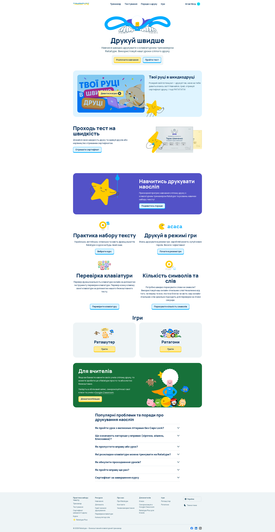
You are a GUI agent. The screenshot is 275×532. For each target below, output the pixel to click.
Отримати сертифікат (87, 149)
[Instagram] (200, 528)
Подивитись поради (152, 205)
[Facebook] (191, 528)
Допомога (99, 504)
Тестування (131, 3)
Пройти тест (152, 59)
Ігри (163, 3)
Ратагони (165, 504)
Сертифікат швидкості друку (80, 511)
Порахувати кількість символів (170, 306)
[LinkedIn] (196, 528)
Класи (141, 501)
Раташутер (165, 501)
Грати (104, 349)
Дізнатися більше (90, 398)
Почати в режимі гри (170, 251)
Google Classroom (104, 392)
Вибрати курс (104, 251)
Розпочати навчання (127, 59)
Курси (75, 516)
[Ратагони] (170, 340)
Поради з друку (149, 3)
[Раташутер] (104, 340)
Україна (190, 499)
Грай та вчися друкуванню (100, 509)
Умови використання (125, 508)
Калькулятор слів (102, 517)
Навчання (99, 501)
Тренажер (115, 3)
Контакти (121, 504)
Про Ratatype (122, 501)
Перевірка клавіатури (104, 514)
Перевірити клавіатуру (104, 306)
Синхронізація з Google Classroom (146, 505)
